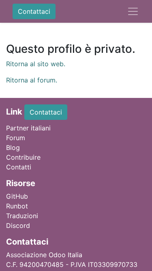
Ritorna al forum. (31, 80)
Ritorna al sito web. (35, 64)
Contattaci (34, 11)
